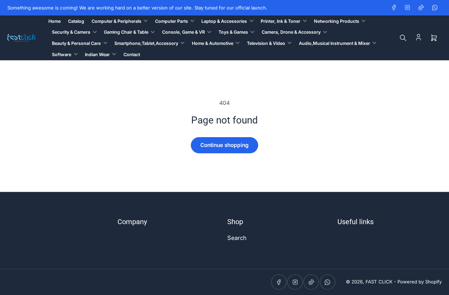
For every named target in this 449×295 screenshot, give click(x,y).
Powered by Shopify (419, 281)
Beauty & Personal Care (76, 43)
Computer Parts (171, 21)
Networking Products (336, 21)
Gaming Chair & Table (126, 32)
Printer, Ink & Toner (280, 21)
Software (61, 54)
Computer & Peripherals (116, 21)
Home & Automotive (212, 43)
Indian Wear (97, 54)
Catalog (76, 21)
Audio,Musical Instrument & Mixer (334, 43)
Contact (131, 54)
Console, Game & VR (183, 32)
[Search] (403, 38)
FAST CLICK (379, 281)
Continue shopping (224, 145)
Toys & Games (233, 32)
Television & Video (266, 43)
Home (54, 21)
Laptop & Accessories (224, 21)
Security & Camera (71, 32)
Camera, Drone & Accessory (291, 32)
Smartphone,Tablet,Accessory (146, 43)
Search (237, 237)
